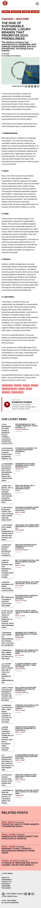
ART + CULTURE (19, 585)
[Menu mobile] (37, 4)
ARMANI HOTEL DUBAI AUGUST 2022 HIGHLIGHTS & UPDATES (20, 838)
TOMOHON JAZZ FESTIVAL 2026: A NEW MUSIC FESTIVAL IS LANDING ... (27, 707)
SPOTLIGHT (16, 12)
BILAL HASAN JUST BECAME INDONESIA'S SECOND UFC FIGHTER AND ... (25, 689)
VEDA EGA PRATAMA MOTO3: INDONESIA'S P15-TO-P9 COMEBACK (26, 546)
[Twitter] (35, 86)
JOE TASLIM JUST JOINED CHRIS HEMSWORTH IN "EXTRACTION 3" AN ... (27, 526)
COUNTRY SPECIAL (20, 668)
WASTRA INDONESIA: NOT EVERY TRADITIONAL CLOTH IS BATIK (27, 583)
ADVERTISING (7, 880)
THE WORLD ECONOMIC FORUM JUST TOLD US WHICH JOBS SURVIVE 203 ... (27, 509)
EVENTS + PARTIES (20, 512)
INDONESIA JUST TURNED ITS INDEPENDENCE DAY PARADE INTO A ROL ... (26, 634)
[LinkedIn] (32, 86)
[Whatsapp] (26, 86)
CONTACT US (6, 882)
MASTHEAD (6, 884)
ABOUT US (5, 878)
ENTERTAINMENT (19, 530)
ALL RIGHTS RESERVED (10, 903)
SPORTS (17, 490)
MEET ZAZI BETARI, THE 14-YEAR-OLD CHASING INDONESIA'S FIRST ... (25, 487)
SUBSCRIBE (6, 886)
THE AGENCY (6, 888)
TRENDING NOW (19, 469)
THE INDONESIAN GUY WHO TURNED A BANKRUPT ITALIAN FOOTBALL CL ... (26, 426)
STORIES (26, 12)
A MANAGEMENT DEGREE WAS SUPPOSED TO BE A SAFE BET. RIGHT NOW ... (26, 756)
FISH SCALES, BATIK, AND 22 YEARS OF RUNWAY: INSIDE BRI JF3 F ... (26, 612)
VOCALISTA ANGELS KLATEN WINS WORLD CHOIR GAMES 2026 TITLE (25, 776)
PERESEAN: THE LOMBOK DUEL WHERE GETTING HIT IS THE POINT (26, 652)
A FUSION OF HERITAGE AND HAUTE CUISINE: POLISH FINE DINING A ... (20, 864)
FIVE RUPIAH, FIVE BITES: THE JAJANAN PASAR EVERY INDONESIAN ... (26, 450)
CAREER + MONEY (20, 760)
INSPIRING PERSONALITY (22, 429)
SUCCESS (35, 12)
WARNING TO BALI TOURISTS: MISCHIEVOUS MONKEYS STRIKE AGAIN (18, 851)
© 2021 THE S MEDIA (9, 900)
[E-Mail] (38, 86)
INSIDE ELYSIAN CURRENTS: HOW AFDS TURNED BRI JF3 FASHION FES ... (25, 728)
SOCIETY (6, 12)
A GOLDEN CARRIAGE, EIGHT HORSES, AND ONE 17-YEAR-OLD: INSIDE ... (26, 665)
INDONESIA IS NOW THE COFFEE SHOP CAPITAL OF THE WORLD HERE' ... (27, 792)
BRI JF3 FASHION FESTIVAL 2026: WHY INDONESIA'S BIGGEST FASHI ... (27, 562)
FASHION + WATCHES (21, 600)
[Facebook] (29, 86)
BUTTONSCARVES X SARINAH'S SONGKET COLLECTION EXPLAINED (26, 597)
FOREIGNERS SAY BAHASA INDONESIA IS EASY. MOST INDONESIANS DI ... (25, 465)
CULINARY (18, 453)
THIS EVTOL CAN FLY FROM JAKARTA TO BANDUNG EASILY (20, 826)
